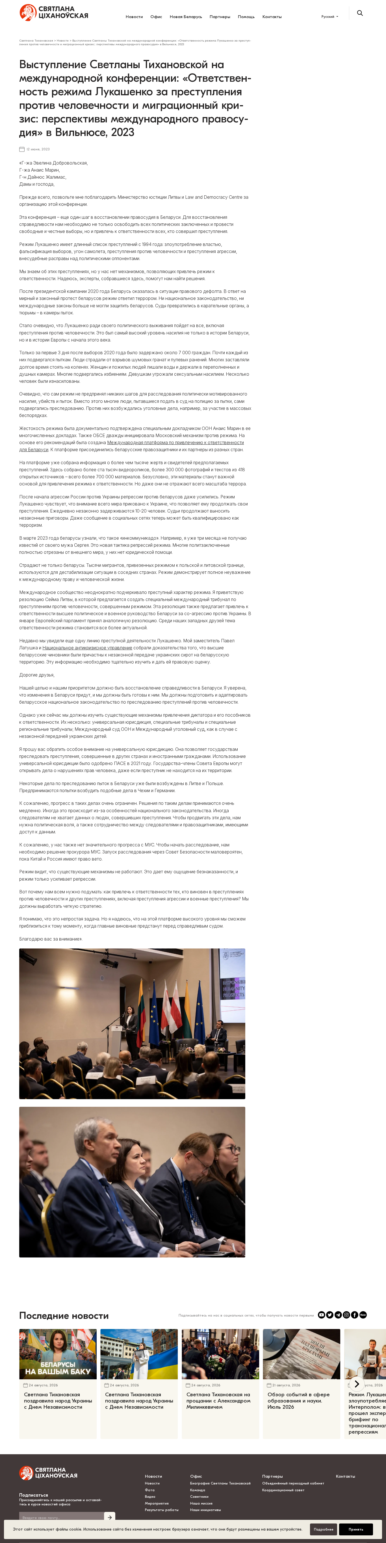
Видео (150, 1497)
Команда (197, 1490)
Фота (150, 1490)
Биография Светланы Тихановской (220, 1483)
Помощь (246, 16)
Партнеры (220, 16)
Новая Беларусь (186, 16)
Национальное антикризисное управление (87, 648)
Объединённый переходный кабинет (293, 1483)
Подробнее (323, 1529)
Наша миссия (201, 1503)
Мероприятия (157, 1503)
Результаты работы (162, 1510)
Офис (156, 16)
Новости (134, 16)
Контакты (272, 16)
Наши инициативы (205, 1510)
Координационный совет (283, 1490)
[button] (357, 1384)
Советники (199, 1497)
